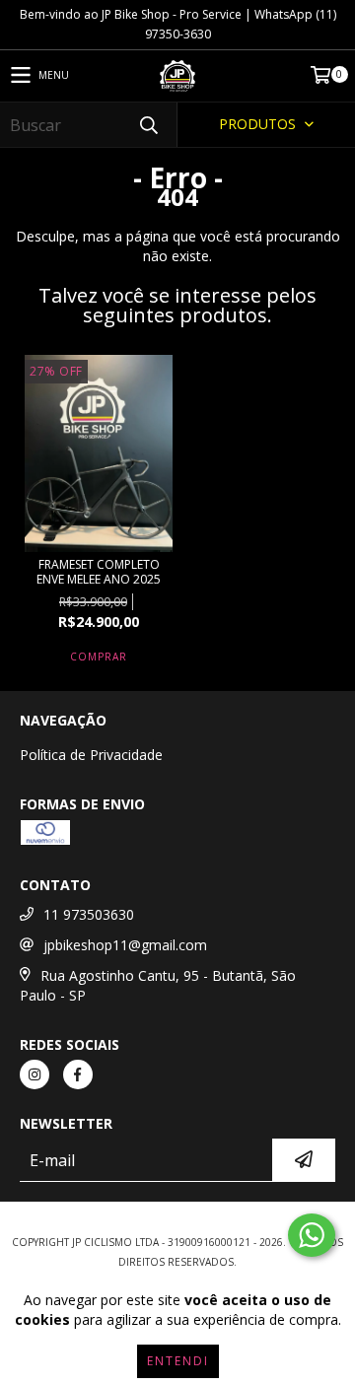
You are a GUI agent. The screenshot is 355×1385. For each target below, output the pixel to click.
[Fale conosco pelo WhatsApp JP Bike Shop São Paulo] (311, 1235)
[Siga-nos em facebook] (78, 1074)
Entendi (178, 1360)
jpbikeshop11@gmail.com (125, 944)
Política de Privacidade (91, 754)
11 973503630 (88, 914)
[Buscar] (148, 125)
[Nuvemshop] (178, 1222)
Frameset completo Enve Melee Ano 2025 (98, 572)
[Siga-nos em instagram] (34, 1074)
